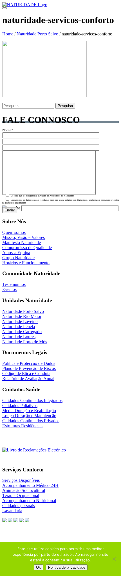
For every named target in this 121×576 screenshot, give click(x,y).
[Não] (114, 559)
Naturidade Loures (18, 336)
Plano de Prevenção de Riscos (29, 368)
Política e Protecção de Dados (28, 363)
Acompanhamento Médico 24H (30, 485)
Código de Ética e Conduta (26, 373)
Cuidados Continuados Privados (30, 420)
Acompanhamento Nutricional (29, 500)
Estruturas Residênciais (22, 425)
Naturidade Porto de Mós (24, 341)
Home (7, 33)
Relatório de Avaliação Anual (28, 378)
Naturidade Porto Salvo (37, 33)
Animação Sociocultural (23, 490)
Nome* (7, 130)
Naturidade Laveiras (20, 321)
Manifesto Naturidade (21, 242)
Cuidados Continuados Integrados (32, 400)
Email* (7, 136)
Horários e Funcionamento (26, 262)
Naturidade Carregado (22, 331)
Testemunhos (14, 284)
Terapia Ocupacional (20, 495)
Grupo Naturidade (18, 257)
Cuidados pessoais (18, 505)
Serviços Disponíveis (21, 480)
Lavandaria (12, 510)
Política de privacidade (66, 567)
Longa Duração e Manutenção (29, 415)
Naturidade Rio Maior (21, 316)
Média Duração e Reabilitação (29, 410)
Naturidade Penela (18, 326)
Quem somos (14, 232)
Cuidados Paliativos (19, 405)
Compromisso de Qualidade (27, 247)
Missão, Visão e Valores (23, 237)
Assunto (8, 142)
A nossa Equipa (16, 252)
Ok (38, 567)
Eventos (9, 289)
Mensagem (10, 149)
